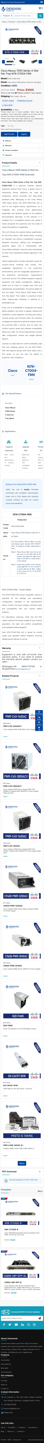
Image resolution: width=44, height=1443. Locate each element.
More (21, 1163)
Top (39, 729)
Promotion (6, 1189)
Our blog (4, 1380)
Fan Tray (11, 126)
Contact (39, 724)
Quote (39, 719)
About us (4, 1384)
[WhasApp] (29, 1324)
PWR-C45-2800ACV (12, 786)
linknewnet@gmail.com (22, 669)
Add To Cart (9, 134)
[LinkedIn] (23, 1324)
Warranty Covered (25, 101)
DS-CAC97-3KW (10, 1085)
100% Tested (9, 101)
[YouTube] (17, 1324)
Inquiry (24, 134)
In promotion (5, 1360)
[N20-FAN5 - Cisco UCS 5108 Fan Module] (22, 1001)
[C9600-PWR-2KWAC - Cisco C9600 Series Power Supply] (22, 942)
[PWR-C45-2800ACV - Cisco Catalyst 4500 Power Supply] (22, 762)
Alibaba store (8, 1412)
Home (4, 22)
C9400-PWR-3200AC (13, 906)
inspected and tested (33, 308)
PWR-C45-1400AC (11, 846)
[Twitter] (10, 1324)
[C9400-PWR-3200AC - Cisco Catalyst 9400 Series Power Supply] (22, 882)
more (5, 736)
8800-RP (8, 1229)
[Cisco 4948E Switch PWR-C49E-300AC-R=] (22, 1121)
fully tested (22, 496)
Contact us (4, 1388)
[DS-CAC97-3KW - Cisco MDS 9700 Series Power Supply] (22, 1061)
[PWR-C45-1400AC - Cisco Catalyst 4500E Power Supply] (22, 822)
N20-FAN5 (8, 1025)
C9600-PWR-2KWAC (12, 966)
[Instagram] (34, 1324)
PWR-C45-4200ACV (12, 726)
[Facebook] (4, 1324)
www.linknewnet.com (35, 1440)
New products (6, 1364)
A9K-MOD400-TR (12, 1282)
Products (11, 22)
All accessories (6, 1372)
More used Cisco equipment (11, 129)
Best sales (4, 1368)
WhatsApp (39, 714)
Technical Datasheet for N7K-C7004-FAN (23, 1180)
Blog (2, 1431)
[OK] (39, 1318)
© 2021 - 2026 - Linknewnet (11, 1440)
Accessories (32, 1427)
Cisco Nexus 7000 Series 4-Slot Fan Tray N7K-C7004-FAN (30, 22)
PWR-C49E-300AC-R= (13, 1145)
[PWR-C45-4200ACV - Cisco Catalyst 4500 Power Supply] (22, 702)
